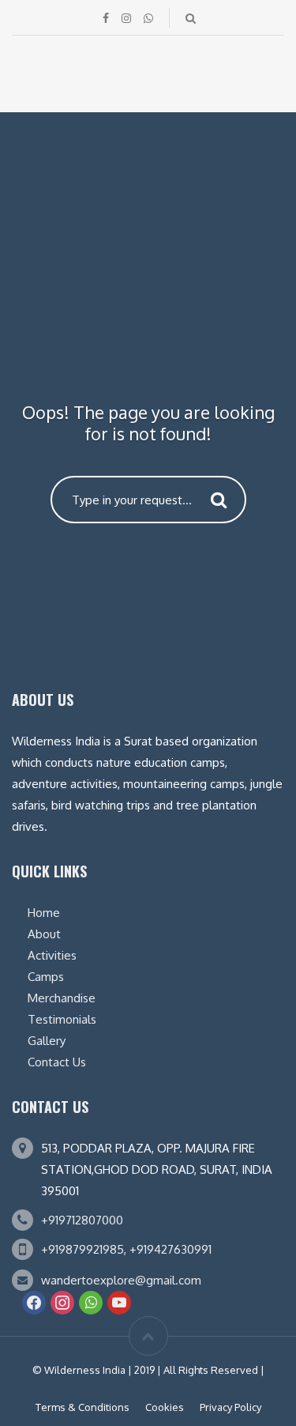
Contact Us (57, 1062)
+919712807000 (82, 1220)
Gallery (47, 1040)
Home (44, 912)
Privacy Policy (230, 1407)
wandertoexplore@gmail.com (121, 1280)
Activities (52, 955)
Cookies (164, 1407)
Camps (46, 976)
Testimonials (62, 1019)
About (44, 933)
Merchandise (62, 997)
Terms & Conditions (82, 1407)
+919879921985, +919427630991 (126, 1249)
